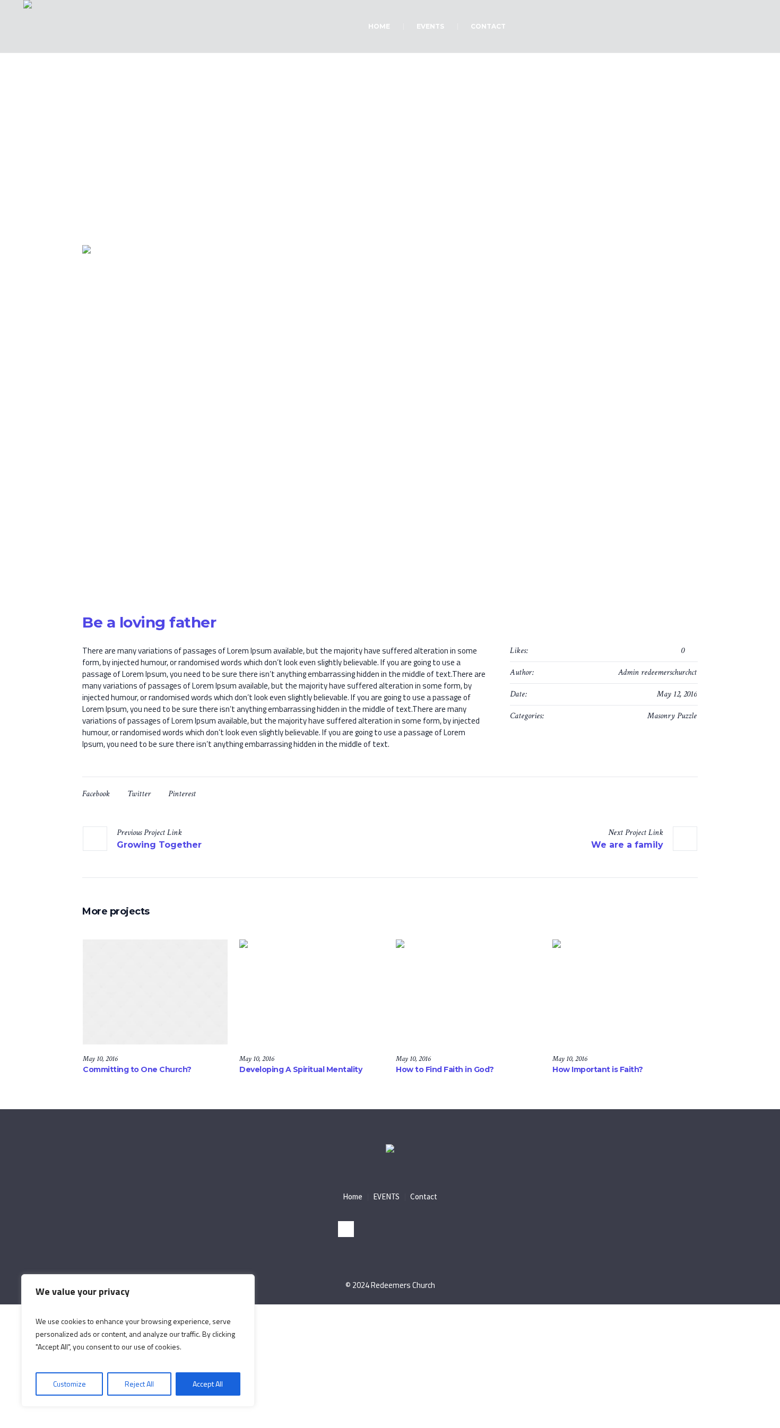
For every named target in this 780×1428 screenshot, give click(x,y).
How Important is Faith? (597, 1069)
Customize (69, 1383)
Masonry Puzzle (672, 715)
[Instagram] (346, 1229)
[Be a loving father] (390, 418)
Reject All (139, 1383)
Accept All (208, 1383)
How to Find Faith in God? (445, 1069)
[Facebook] (390, 1229)
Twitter (139, 793)
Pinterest (182, 793)
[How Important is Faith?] (624, 991)
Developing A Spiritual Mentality (300, 1069)
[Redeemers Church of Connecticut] (390, 1150)
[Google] (434, 1229)
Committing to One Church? (137, 1069)
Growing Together (159, 845)
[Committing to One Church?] (155, 991)
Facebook (96, 793)
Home (358, 191)
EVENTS (386, 1196)
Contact (423, 1196)
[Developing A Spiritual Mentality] (311, 991)
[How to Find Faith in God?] (468, 991)
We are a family (627, 845)
